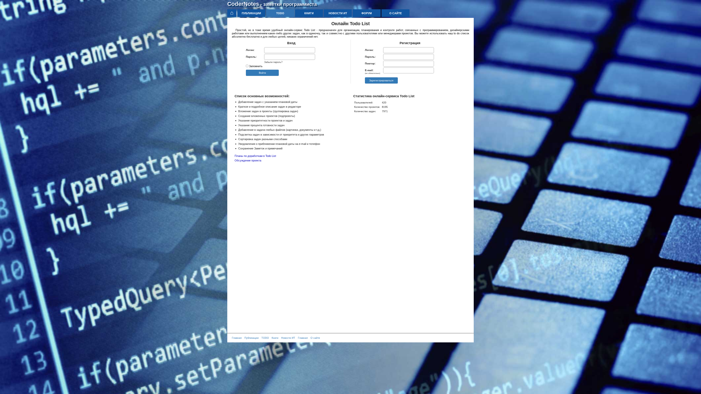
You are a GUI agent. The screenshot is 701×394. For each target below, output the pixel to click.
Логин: (250, 50)
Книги (309, 13)
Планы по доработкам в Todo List (255, 155)
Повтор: (370, 63)
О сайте (395, 13)
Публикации (251, 13)
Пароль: (251, 56)
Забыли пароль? (273, 62)
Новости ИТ (338, 13)
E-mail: (372, 71)
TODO (280, 13)
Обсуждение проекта (248, 160)
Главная (237, 337)
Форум (366, 13)
